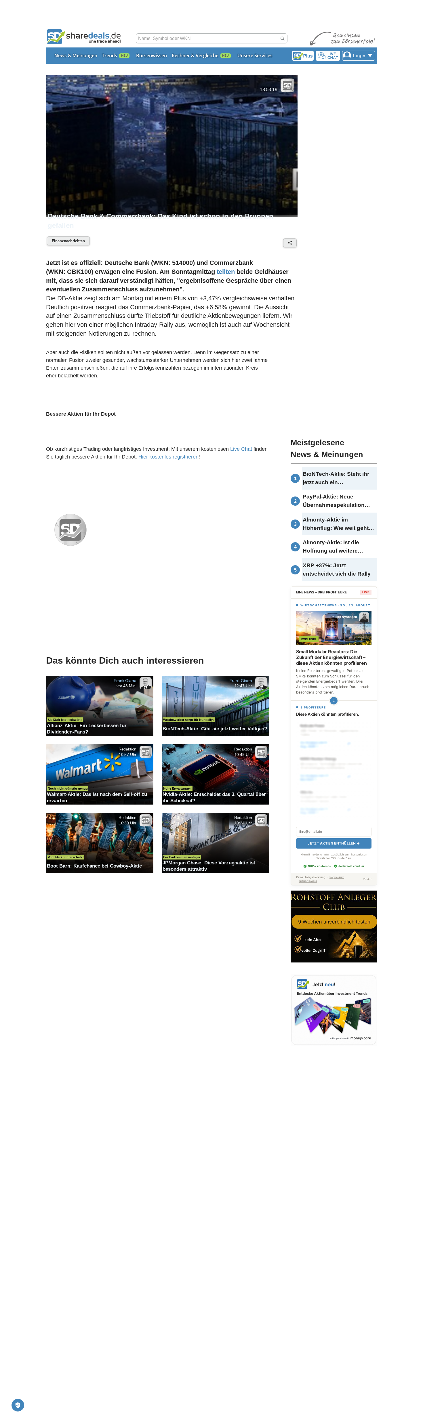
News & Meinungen (75, 55)
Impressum (336, 877)
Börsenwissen (151, 55)
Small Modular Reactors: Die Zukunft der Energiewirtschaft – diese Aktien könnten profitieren (331, 657)
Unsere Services (255, 55)
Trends (109, 55)
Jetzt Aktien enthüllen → (334, 843)
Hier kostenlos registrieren (168, 457)
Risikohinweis (308, 881)
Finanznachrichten (68, 241)
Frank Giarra (125, 680)
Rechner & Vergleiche (195, 55)
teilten (226, 271)
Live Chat (241, 449)
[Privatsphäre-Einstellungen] (18, 1405)
